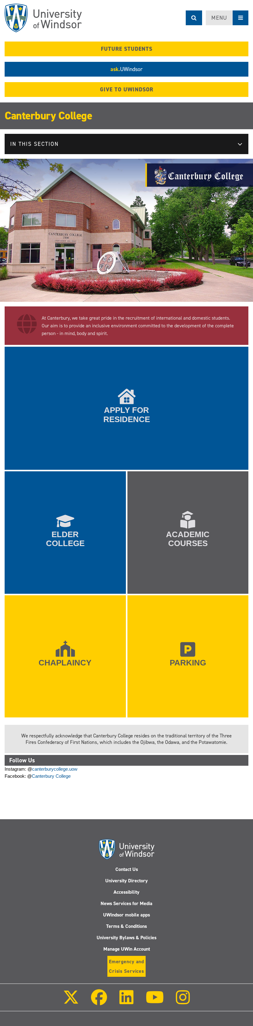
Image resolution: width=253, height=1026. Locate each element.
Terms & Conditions (126, 926)
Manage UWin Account (126, 949)
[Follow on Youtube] (154, 1001)
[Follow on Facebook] (99, 1001)
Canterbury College (48, 115)
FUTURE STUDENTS (126, 49)
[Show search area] (194, 17)
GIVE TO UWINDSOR (126, 89)
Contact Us (126, 869)
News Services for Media (126, 903)
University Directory (126, 880)
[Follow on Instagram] (183, 1001)
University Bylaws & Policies (126, 937)
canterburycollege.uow (54, 769)
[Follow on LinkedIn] (126, 1001)
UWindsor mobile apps (126, 915)
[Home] (43, 18)
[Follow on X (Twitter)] (71, 1001)
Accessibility (126, 892)
